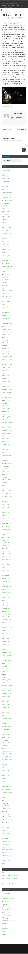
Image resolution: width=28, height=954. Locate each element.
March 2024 (6, 249)
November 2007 (7, 786)
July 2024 (5, 238)
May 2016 (6, 507)
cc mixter (5, 901)
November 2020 (7, 359)
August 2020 (6, 367)
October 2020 (7, 362)
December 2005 (7, 849)
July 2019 (5, 403)
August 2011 (6, 663)
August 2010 (6, 696)
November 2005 (7, 852)
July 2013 (5, 600)
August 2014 (6, 564)
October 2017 (7, 460)
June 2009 (6, 734)
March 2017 (6, 480)
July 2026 (5, 173)
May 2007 (6, 803)
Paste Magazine (7, 915)
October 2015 (7, 526)
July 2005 (5, 863)
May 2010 (6, 704)
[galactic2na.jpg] (14, 104)
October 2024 (7, 230)
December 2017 (7, 455)
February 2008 (7, 778)
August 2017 (6, 466)
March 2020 (6, 381)
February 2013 (7, 614)
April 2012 (6, 641)
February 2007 (7, 811)
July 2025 (5, 206)
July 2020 (5, 370)
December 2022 (7, 291)
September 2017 (7, 463)
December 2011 (7, 652)
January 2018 (6, 452)
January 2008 (6, 781)
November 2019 (7, 392)
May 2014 (6, 573)
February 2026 (7, 186)
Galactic (9, 24)
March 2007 (6, 808)
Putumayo (6, 918)
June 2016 (6, 504)
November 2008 (7, 754)
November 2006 (7, 819)
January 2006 (6, 847)
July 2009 (5, 732)
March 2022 (6, 315)
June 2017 (6, 471)
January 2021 (6, 354)
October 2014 (7, 559)
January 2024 (6, 255)
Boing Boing (6, 873)
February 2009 (7, 745)
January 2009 (6, 748)
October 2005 (7, 855)
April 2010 (6, 707)
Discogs (5, 904)
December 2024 (7, 225)
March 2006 (6, 841)
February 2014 (7, 581)
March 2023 (6, 282)
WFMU (5, 931)
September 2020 (7, 364)
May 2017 (6, 474)
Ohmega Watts (6, 74)
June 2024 (6, 241)
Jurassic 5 (7, 42)
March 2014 (6, 578)
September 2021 (7, 332)
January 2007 (6, 814)
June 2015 (6, 537)
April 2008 (6, 773)
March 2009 (6, 743)
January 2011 (6, 682)
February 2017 (7, 482)
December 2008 (7, 751)
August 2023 (6, 269)
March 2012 (6, 644)
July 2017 (5, 469)
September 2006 (7, 825)
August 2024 (6, 236)
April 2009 (6, 740)
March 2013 (6, 611)
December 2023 (7, 258)
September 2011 (7, 660)
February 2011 (7, 680)
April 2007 (6, 806)
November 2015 (7, 523)
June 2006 (6, 833)
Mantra (18, 950)
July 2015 (5, 534)
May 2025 (6, 211)
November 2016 (7, 491)
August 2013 (6, 597)
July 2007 (5, 797)
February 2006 (7, 844)
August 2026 (6, 170)
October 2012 (7, 625)
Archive (5, 896)
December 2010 (7, 685)
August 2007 (6, 795)
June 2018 (6, 438)
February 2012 (7, 647)
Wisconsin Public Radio (9, 883)
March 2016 (6, 512)
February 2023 (7, 285)
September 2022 (7, 299)
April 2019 (6, 411)
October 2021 (7, 329)
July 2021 (5, 337)
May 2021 (6, 343)
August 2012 (6, 630)
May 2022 (6, 310)
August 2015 (6, 532)
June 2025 (6, 208)
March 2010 (6, 710)
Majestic (4, 24)
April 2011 (6, 674)
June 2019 (6, 406)
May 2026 (6, 178)
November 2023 (7, 260)
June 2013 (6, 603)
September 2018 (7, 430)
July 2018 (5, 436)
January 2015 (6, 551)
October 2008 (7, 756)
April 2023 (6, 280)
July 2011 (5, 666)
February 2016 (7, 515)
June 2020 (6, 373)
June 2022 (6, 307)
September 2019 (7, 397)
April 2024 (6, 247)
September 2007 (7, 792)
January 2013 (6, 617)
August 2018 (6, 433)
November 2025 (7, 195)
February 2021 (7, 351)
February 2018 (7, 449)
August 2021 (6, 334)
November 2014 (7, 556)
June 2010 (6, 701)
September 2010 (7, 693)
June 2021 (6, 340)
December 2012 (7, 619)
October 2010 (7, 691)
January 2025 (6, 222)
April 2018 (6, 444)
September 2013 (7, 595)
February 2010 (7, 712)
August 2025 (6, 203)
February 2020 (7, 384)
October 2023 (7, 263)
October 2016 (7, 493)
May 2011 (6, 671)
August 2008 (6, 762)
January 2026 (6, 189)
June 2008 (6, 767)
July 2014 (5, 567)
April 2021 (6, 345)
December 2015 (7, 521)
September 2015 (7, 529)
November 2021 (7, 326)
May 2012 (6, 638)
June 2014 (6, 570)
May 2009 (6, 737)
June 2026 (6, 175)
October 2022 (7, 296)
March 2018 (6, 447)
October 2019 (7, 395)
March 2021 (6, 348)
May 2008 (6, 770)
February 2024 (7, 252)
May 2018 (6, 441)
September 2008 (7, 759)
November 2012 (7, 622)
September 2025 (7, 200)
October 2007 (7, 789)
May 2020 (6, 375)
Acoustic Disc (6, 893)
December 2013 (7, 586)
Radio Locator (7, 923)
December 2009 (7, 718)
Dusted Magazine (8, 907)
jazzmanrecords (7, 909)
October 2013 (7, 592)
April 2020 (6, 378)
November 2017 (7, 458)
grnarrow (5, 17)
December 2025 (7, 192)
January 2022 (6, 321)
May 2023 (6, 277)
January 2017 (6, 485)
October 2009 (7, 723)
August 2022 (6, 301)
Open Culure (6, 881)
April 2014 (6, 575)
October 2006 (7, 822)
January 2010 (6, 715)
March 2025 (6, 217)
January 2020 (6, 386)
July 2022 (5, 304)
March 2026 (6, 184)
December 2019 (7, 389)
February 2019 (7, 417)
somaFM (5, 926)
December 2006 (7, 817)
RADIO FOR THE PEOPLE (10, 920)
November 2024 (7, 227)
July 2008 (5, 765)
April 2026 (6, 181)
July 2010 (5, 699)
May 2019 (6, 408)
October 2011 (7, 658)
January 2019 (6, 419)
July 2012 (5, 633)
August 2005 (6, 860)
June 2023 (6, 274)
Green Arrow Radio (9, 3)
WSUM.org (6, 937)
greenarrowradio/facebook (10, 875)
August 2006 (6, 828)
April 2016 (6, 510)
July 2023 (5, 271)
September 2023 (7, 266)
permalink (10, 106)
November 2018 (7, 425)
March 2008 (6, 775)
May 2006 (6, 836)
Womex (5, 934)
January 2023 (6, 288)
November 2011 (7, 655)
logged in (10, 140)
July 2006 (5, 830)
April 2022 (6, 312)
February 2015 (7, 548)
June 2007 (6, 800)
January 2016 (6, 518)
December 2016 (7, 488)
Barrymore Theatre (8, 898)
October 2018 (7, 428)
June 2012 (6, 636)
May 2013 (6, 606)
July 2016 (5, 501)
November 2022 (7, 293)
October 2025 (7, 197)
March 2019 (6, 414)
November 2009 (7, 721)
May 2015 (6, 540)
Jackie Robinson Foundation (10, 878)
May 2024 (6, 244)
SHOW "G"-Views (20, 17)
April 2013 (6, 608)
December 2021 (7, 323)
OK (23, 150)
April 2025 (6, 214)
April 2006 (6, 838)
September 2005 (7, 858)
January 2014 (6, 584)
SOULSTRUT (6, 928)
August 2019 (6, 400)
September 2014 (7, 562)
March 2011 (6, 677)
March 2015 (6, 545)
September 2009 (7, 726)
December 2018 (7, 422)
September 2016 (7, 496)
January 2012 (6, 649)
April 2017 (6, 477)
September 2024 (7, 233)
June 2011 (6, 669)
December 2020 (7, 356)
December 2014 (7, 554)
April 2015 (6, 543)
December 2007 (7, 784)
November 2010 (7, 688)
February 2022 (7, 318)
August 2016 (6, 499)
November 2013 (7, 589)
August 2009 (6, 729)
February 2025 (7, 219)
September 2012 (7, 628)
